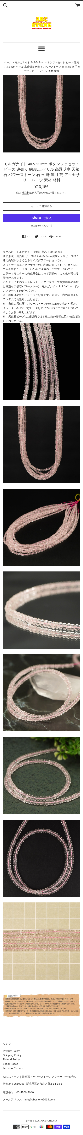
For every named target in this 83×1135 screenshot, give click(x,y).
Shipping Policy (12, 1055)
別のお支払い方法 (41, 225)
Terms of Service (13, 1068)
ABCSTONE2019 (49, 1121)
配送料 (25, 192)
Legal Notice (10, 1063)
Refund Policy (11, 1059)
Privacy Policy (11, 1050)
